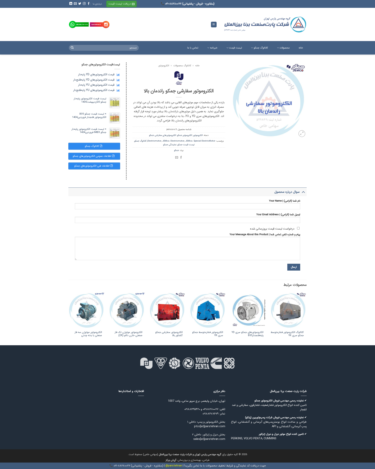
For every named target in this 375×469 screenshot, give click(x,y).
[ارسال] (72, 48)
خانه (197, 65)
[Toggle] (303, 191)
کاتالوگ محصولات (182, 65)
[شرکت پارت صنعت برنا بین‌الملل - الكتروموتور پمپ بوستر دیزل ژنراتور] (265, 24)
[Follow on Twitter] (79, 3)
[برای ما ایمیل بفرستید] (75, 3)
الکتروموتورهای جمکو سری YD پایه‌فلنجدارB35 (247, 334)
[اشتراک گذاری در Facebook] (181, 157)
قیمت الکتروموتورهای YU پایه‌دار (96, 85)
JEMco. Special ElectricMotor (200, 141)
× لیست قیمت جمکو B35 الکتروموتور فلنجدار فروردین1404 (89, 115)
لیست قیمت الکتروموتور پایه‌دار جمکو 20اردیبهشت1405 (90, 100)
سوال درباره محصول (287, 191)
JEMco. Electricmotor (173, 141)
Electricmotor (154, 141)
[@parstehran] (99, 24)
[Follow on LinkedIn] (70, 3)
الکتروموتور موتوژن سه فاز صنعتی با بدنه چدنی (88, 334)
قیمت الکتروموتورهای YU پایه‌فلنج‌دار (93, 90)
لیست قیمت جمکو (186, 144)
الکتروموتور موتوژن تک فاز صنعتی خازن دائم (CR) (128, 334)
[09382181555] (78, 24)
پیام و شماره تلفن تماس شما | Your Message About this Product (265, 235)
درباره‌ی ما (97, 4)
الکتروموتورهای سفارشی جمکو (162, 135)
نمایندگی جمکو (170, 144)
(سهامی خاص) (182, 454)
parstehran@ (173, 466)
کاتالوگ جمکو (140, 141)
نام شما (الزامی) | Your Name (284, 201)
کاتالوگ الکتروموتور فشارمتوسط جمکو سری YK (287, 334)
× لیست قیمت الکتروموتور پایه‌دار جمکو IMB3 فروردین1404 (88, 131)
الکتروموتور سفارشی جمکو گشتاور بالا (169, 334)
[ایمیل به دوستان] (176, 157)
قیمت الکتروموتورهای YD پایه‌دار (96, 74)
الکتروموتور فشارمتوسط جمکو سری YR (207, 334)
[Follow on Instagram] (84, 3)
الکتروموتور (163, 65)
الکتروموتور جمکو (184, 135)
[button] (121, 4)
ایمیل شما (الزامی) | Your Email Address (278, 215)
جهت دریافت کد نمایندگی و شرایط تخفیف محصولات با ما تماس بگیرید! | (224, 466)
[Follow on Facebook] (88, 3)
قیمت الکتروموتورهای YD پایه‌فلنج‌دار (93, 80)
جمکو (176, 150)
